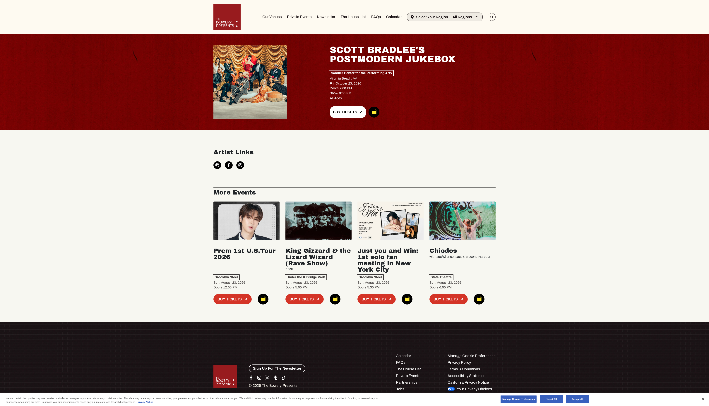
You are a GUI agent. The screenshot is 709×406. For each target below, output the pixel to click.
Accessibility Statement (467, 376)
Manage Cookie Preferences (518, 399)
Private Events (299, 17)
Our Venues (272, 17)
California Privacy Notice (468, 382)
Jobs (400, 389)
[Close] (703, 399)
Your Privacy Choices (474, 389)
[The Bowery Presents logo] (227, 17)
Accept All (577, 399)
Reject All (551, 399)
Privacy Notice (145, 402)
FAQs (376, 17)
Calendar (394, 17)
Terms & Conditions (464, 369)
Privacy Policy (459, 362)
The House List (353, 17)
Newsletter (326, 17)
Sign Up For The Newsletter (277, 368)
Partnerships (406, 382)
